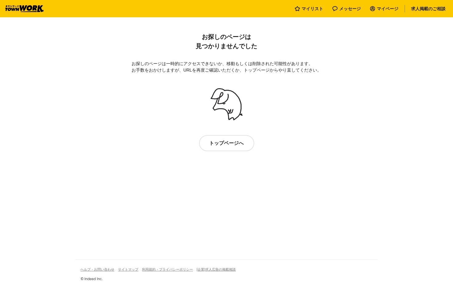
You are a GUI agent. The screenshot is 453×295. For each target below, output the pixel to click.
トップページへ (226, 143)
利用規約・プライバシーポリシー (167, 269)
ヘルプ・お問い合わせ (97, 269)
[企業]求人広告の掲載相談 (216, 269)
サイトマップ (128, 269)
